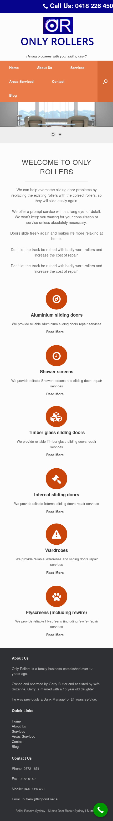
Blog (13, 95)
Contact (58, 81)
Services (77, 67)
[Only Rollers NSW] (56, 30)
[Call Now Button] (100, 810)
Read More (55, 331)
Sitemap (92, 810)
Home (14, 67)
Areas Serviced (21, 81)
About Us (44, 67)
